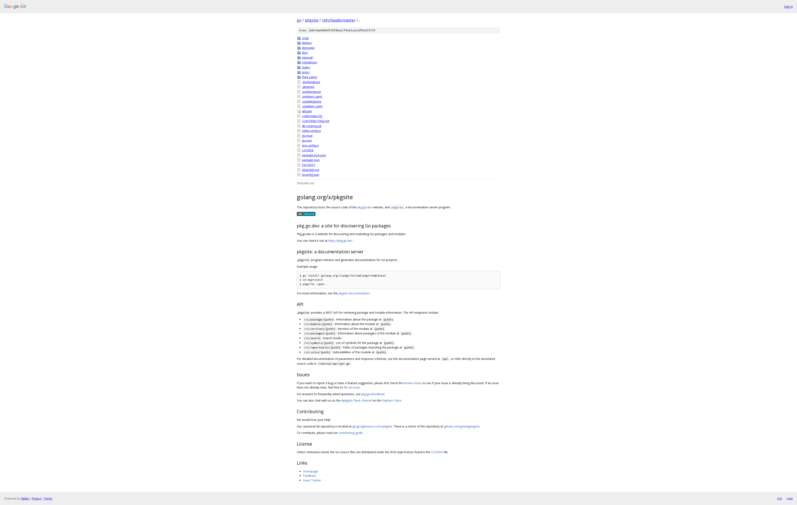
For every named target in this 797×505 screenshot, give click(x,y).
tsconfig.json (310, 175)
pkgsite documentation (354, 293)
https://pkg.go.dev (340, 241)
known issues (413, 383)
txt (779, 498)
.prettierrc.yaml (312, 96)
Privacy (36, 498)
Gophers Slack (391, 400)
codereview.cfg (312, 116)
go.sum (307, 140)
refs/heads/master (338, 20)
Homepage (310, 471)
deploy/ (307, 43)
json (789, 498)
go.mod (307, 136)
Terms (48, 498)
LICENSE (308, 150)
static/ (306, 67)
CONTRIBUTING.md (315, 121)
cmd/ (305, 38)
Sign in (788, 6)
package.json (311, 160)
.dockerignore (311, 82)
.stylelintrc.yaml (312, 106)
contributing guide (351, 433)
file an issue (352, 387)
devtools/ (308, 48)
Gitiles (25, 498)
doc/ (305, 53)
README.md (310, 170)
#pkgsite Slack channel (356, 400)
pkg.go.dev (365, 207)
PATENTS (308, 165)
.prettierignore (311, 92)
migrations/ (309, 62)
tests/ (306, 72)
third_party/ (309, 77)
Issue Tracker (312, 480)
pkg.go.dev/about (373, 394)
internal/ (307, 57)
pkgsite (311, 20)
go (299, 20)
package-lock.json (314, 155)
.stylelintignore (311, 101)
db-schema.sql (311, 126)
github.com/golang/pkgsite (462, 426)
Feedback (309, 476)
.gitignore (308, 87)
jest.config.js (310, 145)
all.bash (307, 111)
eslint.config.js (311, 131)
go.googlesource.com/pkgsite (372, 426)
